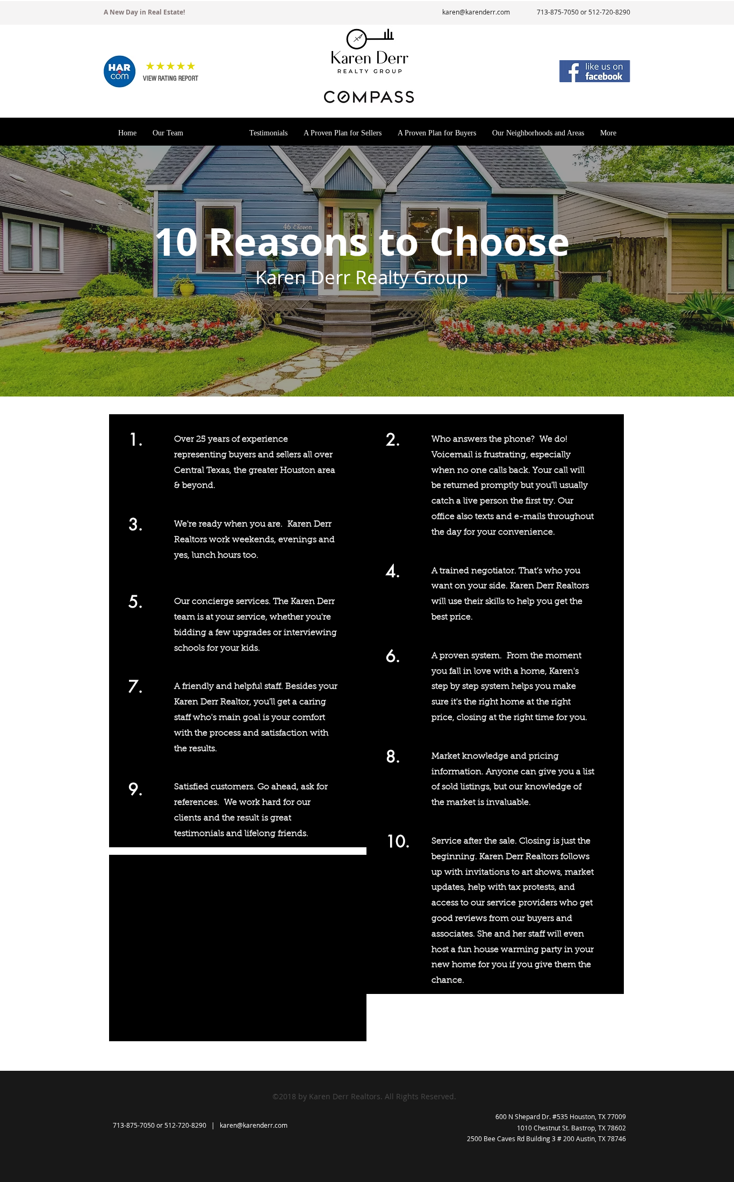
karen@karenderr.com (476, 12)
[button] (120, 71)
